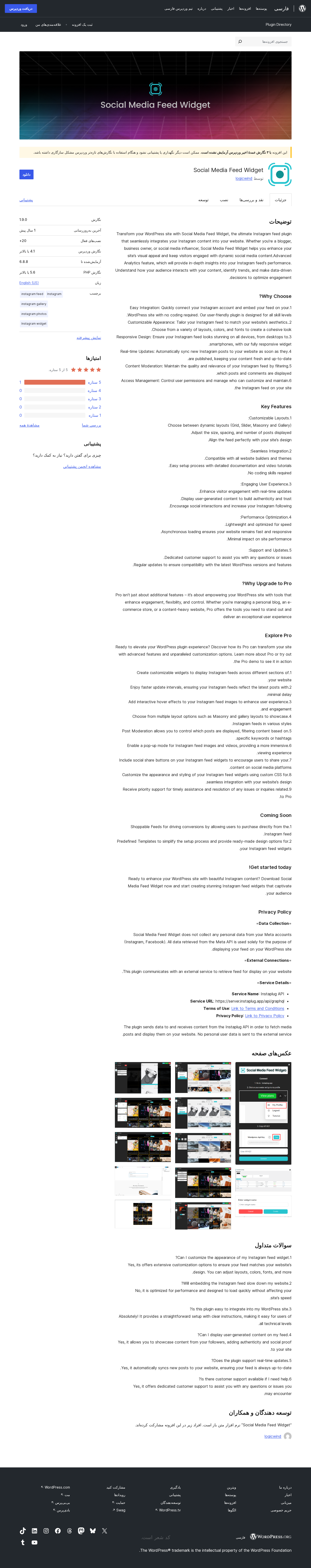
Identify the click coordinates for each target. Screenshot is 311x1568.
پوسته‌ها (230, 1495)
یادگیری (175, 1487)
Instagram (54, 294)
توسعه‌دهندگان (171, 1502)
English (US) (29, 283)
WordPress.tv (168, 1510)
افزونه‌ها (230, 1502)
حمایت (118, 1502)
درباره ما (285, 1487)
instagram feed (32, 294)
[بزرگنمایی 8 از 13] (224, 1208)
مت (65, 1495)
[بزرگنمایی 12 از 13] (164, 1172)
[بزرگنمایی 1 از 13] (285, 1068)
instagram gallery (33, 304)
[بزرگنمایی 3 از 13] (285, 1202)
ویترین (231, 1487)
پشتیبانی (26, 199)
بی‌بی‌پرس (60, 1502)
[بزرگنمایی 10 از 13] (164, 1104)
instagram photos (34, 314)
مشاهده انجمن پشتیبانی (82, 466)
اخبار (288, 1495)
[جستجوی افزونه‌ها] (240, 41)
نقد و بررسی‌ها (251, 199)
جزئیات (280, 199)
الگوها (232, 1510)
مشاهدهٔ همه (29, 425)
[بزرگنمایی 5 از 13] (224, 1103)
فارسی (240, 1537)
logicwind (244, 178)
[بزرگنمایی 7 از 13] (224, 1173)
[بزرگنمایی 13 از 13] (164, 1206)
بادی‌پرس (61, 1510)
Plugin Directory (279, 24)
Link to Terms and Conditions (257, 1008)
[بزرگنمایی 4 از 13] (224, 1068)
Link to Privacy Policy (264, 1015)
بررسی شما (91, 425)
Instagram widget (33, 323)
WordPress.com (55, 1487)
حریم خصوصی (281, 1510)
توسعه (203, 199)
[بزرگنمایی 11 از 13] (164, 1138)
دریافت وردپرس (20, 8)
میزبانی (286, 1502)
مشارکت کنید (115, 1487)
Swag (118, 1510)
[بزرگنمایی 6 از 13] (224, 1139)
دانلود (26, 174)
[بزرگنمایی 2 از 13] (285, 1175)
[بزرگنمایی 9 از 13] (164, 1068)
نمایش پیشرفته (89, 337)
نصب (224, 199)
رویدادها (119, 1495)
